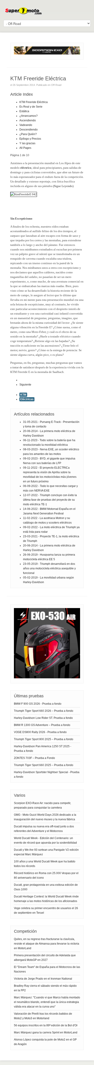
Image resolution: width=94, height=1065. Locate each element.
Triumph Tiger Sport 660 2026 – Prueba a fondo (43, 710)
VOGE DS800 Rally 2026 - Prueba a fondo (40, 732)
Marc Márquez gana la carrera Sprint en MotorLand (45, 1032)
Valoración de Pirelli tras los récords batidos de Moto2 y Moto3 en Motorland (43, 1016)
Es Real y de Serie (30, 106)
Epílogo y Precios (30, 138)
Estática (24, 111)
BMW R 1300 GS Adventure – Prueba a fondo (42, 725)
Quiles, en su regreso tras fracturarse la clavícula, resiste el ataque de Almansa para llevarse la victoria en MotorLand (46, 943)
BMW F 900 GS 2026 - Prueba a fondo (37, 703)
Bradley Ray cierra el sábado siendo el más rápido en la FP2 (45, 988)
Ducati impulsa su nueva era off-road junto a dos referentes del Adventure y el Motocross (44, 829)
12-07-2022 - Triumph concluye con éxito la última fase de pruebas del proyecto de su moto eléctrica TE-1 (50, 500)
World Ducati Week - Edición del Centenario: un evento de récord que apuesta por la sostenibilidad (45, 840)
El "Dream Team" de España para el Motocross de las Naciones (47, 969)
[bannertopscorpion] (47, 53)
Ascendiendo (27, 120)
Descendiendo (28, 129)
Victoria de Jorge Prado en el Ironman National (43, 978)
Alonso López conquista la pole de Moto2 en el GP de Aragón (45, 1042)
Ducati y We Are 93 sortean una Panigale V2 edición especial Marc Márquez (46, 852)
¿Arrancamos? (28, 115)
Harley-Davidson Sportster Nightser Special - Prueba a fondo (46, 774)
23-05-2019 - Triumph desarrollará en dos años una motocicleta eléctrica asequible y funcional (49, 568)
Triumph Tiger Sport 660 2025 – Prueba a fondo (43, 765)
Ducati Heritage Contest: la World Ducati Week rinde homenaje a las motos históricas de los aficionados (46, 899)
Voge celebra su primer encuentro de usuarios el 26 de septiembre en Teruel (46, 910)
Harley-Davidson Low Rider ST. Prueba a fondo (43, 718)
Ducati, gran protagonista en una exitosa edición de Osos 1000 (46, 887)
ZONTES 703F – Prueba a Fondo (34, 758)
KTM (23, 394)
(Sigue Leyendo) (63, 186)
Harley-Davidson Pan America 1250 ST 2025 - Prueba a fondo (42, 749)
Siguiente (25, 384)
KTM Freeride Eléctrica (33, 102)
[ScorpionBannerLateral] (47, 677)
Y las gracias (27, 143)
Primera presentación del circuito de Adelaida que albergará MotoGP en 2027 (45, 958)
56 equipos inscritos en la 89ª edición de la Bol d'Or (46, 1025)
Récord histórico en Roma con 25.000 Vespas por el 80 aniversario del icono (46, 875)
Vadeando (25, 125)
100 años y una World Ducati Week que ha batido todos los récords (44, 864)
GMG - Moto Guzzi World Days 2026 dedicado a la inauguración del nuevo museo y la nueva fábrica (45, 817)
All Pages (25, 147)
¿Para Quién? (28, 134)
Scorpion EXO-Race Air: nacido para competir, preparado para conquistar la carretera (42, 805)
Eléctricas (27, 399)
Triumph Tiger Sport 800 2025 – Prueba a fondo (43, 739)
